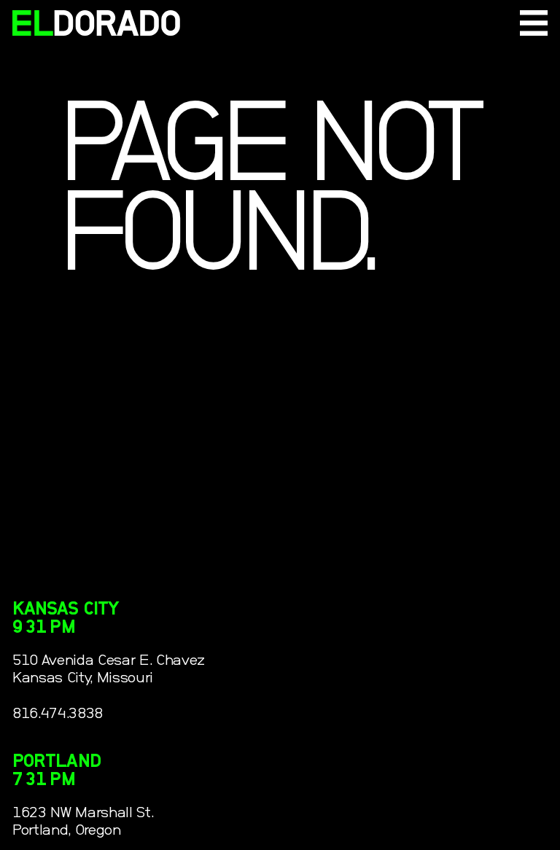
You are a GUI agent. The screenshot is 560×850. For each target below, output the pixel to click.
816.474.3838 (57, 713)
